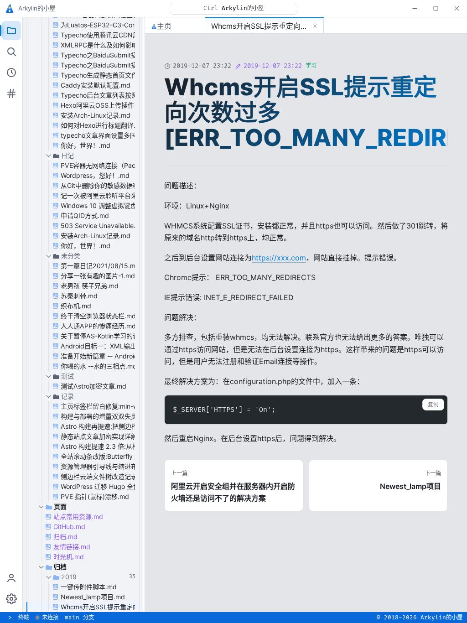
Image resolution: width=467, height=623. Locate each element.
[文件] (11, 30)
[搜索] (11, 51)
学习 (311, 65)
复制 (433, 404)
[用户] (11, 577)
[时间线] (11, 72)
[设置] (11, 598)
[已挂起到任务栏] (414, 8)
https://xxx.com (279, 257)
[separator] (144, 314)
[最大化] (435, 8)
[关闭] (456, 8)
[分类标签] (11, 93)
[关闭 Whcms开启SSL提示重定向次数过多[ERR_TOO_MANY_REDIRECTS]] (315, 26)
